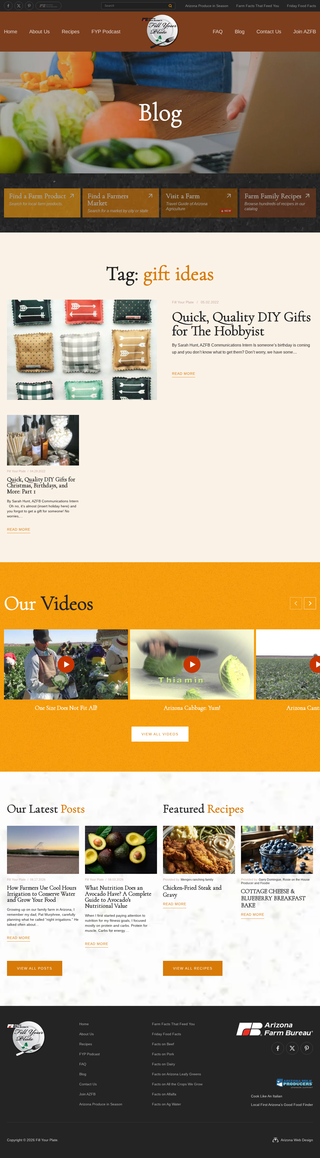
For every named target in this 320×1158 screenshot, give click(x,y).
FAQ (218, 31)
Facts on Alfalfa (164, 1094)
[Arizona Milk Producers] (294, 1083)
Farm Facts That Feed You (257, 6)
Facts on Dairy (163, 1064)
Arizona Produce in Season (206, 6)
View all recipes (192, 968)
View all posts (34, 968)
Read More (183, 374)
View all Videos (160, 734)
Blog (239, 31)
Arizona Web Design (297, 1140)
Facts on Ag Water (166, 1104)
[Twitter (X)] (18, 6)
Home (10, 31)
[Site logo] (26, 1064)
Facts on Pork (163, 1054)
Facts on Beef (163, 1044)
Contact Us (268, 31)
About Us (39, 31)
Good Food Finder (298, 1105)
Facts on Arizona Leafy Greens (176, 1074)
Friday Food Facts (301, 6)
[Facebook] (8, 6)
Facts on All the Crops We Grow (177, 1084)
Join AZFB (304, 31)
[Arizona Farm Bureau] (49, 6)
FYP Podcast (106, 31)
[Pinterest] (29, 6)
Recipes (71, 31)
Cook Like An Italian (266, 1096)
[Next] (310, 603)
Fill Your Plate (47, 1140)
